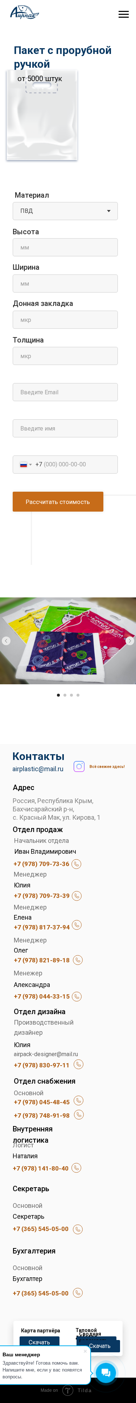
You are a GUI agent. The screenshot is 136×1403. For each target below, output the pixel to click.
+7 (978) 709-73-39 (42, 895)
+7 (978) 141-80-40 (41, 1168)
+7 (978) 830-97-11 (42, 1065)
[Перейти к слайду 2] (64, 695)
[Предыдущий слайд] (6, 641)
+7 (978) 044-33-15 (42, 996)
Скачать (39, 1342)
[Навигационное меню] (124, 14)
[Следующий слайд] (129, 641)
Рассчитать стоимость (58, 501)
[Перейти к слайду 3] (71, 695)
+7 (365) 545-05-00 (41, 1228)
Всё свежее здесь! (107, 767)
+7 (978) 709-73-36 (41, 864)
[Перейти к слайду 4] (78, 695)
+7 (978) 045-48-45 (42, 1102)
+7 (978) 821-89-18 (42, 960)
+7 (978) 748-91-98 (42, 1115)
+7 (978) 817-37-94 (42, 927)
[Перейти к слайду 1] (58, 695)
